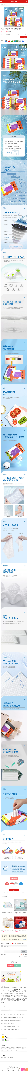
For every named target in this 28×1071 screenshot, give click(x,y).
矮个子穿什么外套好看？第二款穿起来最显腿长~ (10, 1017)
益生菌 (12, 996)
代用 (23, 987)
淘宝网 (19, 943)
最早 (24, 954)
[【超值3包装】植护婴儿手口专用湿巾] (7, 905)
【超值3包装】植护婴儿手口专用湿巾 (8, 912)
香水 (2, 1002)
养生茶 (8, 990)
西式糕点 (11, 999)
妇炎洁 (11, 993)
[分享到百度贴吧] (20, 41)
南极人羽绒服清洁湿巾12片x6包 (7, 930)
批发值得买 (14, 1)
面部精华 (20, 1000)
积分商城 (17, 965)
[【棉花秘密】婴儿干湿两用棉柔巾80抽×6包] (20, 905)
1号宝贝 (4, 892)
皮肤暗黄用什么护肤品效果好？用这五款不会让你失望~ (11, 1014)
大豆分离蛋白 (6, 993)
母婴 (4, 4)
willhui (7, 1040)
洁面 (8, 995)
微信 (7, 943)
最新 (21, 954)
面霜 (25, 1000)
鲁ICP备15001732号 (14, 1067)
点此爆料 (24, 939)
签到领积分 (10, 965)
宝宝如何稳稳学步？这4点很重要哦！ (8, 1029)
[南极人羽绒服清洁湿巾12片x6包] (7, 923)
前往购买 (14, 890)
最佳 (26, 954)
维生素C (22, 996)
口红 (8, 991)
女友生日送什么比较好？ (5, 1023)
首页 (2, 4)
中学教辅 (15, 987)
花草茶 (6, 999)
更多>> (22, 943)
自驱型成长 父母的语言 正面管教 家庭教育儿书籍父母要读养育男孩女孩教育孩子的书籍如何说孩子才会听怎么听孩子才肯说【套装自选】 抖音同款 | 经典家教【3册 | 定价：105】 (13, 1049)
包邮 (19, 990)
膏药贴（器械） (8, 998)
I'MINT (3, 987)
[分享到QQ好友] (6, 41)
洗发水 (12, 995)
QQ (10, 943)
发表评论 (24, 951)
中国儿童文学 (8, 987)
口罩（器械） (14, 991)
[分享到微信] (12, 41)
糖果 (16, 996)
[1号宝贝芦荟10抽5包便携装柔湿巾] (14, 17)
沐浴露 (3, 995)
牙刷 (4, 996)
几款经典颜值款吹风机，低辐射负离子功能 (9, 1020)
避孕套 (16, 999)
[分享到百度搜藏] (23, 41)
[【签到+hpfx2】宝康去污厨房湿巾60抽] (20, 923)
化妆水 (5, 991)
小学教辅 (17, 993)
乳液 (20, 987)
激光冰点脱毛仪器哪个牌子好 (6, 1011)
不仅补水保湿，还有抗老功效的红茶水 (8, 1026)
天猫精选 (8, 34)
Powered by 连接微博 (23, 956)
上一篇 (15, 892)
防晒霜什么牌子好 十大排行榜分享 (7, 1009)
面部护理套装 (12, 1000)
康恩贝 (24, 993)
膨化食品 (14, 998)
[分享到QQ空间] (15, 41)
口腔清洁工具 (21, 991)
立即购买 (24, 37)
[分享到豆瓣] (17, 41)
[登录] (27, 1)
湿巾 (8, 892)
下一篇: (20, 892)
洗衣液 (18, 995)
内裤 (12, 990)
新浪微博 (14, 943)
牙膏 (8, 996)
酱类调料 (20, 999)
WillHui (3, 34)
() (15, 878)
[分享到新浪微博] (9, 41)
